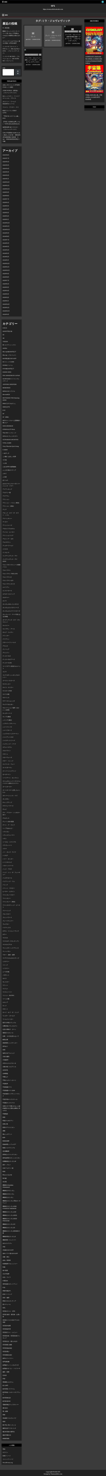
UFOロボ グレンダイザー (10, 436)
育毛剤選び (6, 1351)
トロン (5, 838)
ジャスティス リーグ (9, 740)
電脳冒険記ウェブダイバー (11, 1404)
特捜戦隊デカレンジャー (10, 1264)
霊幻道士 (5, 1408)
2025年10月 (6, 189)
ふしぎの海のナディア (9, 470)
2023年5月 (6, 287)
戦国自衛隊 (6, 1141)
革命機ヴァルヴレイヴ (9, 1418)
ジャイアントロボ (8, 737)
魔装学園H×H (7, 1435)
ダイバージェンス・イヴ (10, 795)
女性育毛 (5, 1070)
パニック (5, 885)
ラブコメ (5, 989)
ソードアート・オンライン (11, 778)
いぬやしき (6, 453)
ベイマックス (7, 927)
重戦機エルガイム (8, 1382)
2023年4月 (6, 290)
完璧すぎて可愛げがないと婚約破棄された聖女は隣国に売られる (11, 1108)
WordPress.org (8, 1462)
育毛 (4, 1308)
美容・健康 (6, 1298)
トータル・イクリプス (9, 842)
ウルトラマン (7, 570)
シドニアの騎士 (7, 720)
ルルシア (5, 1002)
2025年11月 (6, 185)
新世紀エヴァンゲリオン (10, 1154)
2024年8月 (6, 236)
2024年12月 (6, 223)
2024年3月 (6, 253)
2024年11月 (6, 226)
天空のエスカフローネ (9, 1063)
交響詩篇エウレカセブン (10, 1026)
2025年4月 (6, 209)
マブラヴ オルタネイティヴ (11, 958)
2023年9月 (6, 273)
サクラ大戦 (6, 694)
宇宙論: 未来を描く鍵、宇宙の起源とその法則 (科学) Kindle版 (93, 97)
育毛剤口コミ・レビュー (10, 1332)
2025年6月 (6, 202)
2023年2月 (6, 297)
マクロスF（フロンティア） (11, 941)
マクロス (5, 938)
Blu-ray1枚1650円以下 (9, 352)
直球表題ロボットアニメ (10, 1284)
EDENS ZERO (7, 372)
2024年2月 (6, 257)
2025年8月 (6, 196)
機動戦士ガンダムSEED (10, 1215)
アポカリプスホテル (9, 529)
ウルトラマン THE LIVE (10, 574)
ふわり (5, 473)
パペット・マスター (9, 888)
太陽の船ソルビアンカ (9, 1067)
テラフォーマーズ (8, 806)
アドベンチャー (7, 518)
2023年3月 (6, 294)
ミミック (5, 965)
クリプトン (6, 639)
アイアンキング (7, 489)
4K (3, 338)
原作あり (5, 1046)
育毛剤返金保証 (7, 1348)
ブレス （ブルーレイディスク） (53, 36)
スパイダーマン (7, 767)
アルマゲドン (7, 542)
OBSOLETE (6, 407)
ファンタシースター (9, 895)
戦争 (4, 1137)
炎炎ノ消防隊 (7, 1260)
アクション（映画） (9, 506)
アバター (5, 522)
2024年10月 (6, 229)
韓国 (4, 1421)
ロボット (5, 1009)
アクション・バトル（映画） (11, 503)
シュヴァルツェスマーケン (11, 734)
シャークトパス (7, 727)
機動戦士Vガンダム (8, 1190)
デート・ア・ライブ (9, 825)
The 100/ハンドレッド (9, 433)
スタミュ (5, 754)
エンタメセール (7, 590)
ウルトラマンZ (7, 577)
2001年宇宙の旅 (7, 331)
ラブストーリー (7, 992)
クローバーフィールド (9, 642)
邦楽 (4, 1379)
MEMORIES (6, 388)
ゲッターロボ (7, 656)
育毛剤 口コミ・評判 (9, 1311)
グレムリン (6, 652)
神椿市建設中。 (7, 1291)
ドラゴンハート (7, 845)
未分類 (5, 1182)
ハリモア (5, 855)
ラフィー (5, 985)
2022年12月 (6, 304)
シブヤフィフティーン (9, 723)
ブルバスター (7, 914)
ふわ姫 (5, 477)
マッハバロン (7, 951)
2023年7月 (6, 280)
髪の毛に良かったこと (9, 1425)
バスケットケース (8, 866)
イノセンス (6, 552)
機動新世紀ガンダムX (9, 1236)
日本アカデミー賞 (8, 1168)
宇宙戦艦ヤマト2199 (9, 1090)
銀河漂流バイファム (9, 1389)
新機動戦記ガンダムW (9, 1161)
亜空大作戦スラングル (9, 1023)
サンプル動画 (7, 717)
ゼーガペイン (7, 774)
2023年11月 (6, 267)
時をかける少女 (7, 1175)
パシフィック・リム (9, 881)
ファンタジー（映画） (9, 902)
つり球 (5, 463)
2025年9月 (6, 192)
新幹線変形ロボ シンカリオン (11, 1158)
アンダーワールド (8, 546)
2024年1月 (6, 260)
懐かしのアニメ (7, 1134)
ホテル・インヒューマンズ (11, 931)
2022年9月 (6, 314)
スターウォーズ (7, 757)
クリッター (6, 635)
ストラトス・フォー (9, 764)
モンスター (6, 982)
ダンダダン (6, 799)
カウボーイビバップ (9, 594)
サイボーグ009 (7, 691)
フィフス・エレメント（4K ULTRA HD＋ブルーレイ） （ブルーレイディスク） (73, 38)
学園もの (5, 1077)
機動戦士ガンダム (8, 1197)
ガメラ (5, 601)
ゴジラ (5, 672)
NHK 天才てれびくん (9, 403)
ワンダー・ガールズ (9, 1016)
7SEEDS (5, 341)
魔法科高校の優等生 (9, 1432)
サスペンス (6, 697)
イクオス (5, 549)
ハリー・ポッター (8, 859)
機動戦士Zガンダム (8, 1194)
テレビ (5, 809)
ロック (5, 1006)
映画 (4, 1171)
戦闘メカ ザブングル (9, 1148)
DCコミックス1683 (8, 362)
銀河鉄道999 (6, 1401)
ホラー (5, 934)
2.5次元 (5, 328)
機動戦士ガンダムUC (9, 1224)
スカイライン (7, 750)
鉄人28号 (5, 1385)
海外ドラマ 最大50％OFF (10, 1253)
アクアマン (6, 496)
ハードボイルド (7, 862)
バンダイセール (7, 878)
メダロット (6, 975)
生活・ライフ (7, 1277)
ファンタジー (7, 898)
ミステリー (6, 961)
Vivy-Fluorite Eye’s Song (11, 446)
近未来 (5, 1375)
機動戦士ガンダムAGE (9, 1212)
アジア (5, 509)
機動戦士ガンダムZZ (9, 1228)
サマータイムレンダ (9, 701)
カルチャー (6, 597)
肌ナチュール (7, 1304)
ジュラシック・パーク (9, 744)
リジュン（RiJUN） (9, 995)
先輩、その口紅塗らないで (11, 1036)
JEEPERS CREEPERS (10, 384)
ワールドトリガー (8, 1019)
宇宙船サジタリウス (9, 1103)
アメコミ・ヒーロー (9, 532)
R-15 (4, 410)
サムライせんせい (8, 704)
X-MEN (5, 450)
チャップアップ (7, 802)
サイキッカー (7, 684)
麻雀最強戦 (6, 1438)
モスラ (5, 978)
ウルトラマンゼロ (8, 580)
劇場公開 (5, 1039)
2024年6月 (6, 243)
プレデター (6, 924)
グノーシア (6, 649)
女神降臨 (5, 1073)
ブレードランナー (8, 921)
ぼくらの (5, 480)
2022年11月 (6, 307)
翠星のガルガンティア (9, 1301)
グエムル (5, 646)
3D (3, 335)
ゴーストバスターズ (9, 680)
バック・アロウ (7, 869)
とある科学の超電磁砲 (9, 467)
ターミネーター (7, 787)
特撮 (4, 1267)
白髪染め (5, 1281)
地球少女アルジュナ (9, 1053)
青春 (4, 1415)
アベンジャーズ (7, 525)
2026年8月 (6, 155)
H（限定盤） (6, 28)
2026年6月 (6, 162)
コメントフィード (8, 1459)
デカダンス (6, 818)
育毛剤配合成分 (7, 1355)
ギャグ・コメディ (8, 632)
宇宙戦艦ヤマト (7, 1087)
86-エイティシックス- (9, 345)
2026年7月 (6, 158)
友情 (4, 1050)
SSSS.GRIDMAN (8, 426)
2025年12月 (6, 182)
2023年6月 (6, 284)
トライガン (6, 832)
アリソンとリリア (8, 535)
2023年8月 (6, 277)
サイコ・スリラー (8, 687)
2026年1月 (6, 179)
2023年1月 (6, 301)
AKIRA (5, 348)
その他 (5, 460)
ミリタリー (6, 968)
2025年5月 (6, 206)
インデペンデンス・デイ (10, 556)
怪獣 (4, 1117)
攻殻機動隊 (6, 1151)
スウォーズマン (7, 747)
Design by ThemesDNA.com (53, 1474)
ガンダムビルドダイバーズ (11, 607)
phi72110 (28, 39)
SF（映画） (6, 417)
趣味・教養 (6, 1372)
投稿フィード (7, 1456)
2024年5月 (6, 246)
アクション (6, 499)
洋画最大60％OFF (8, 1250)
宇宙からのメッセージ (9, 1080)
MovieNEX (6, 394)
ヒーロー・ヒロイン (9, 891)
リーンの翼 (6, 999)
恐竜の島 (5, 1124)
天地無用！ (6, 1060)
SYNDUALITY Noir (9, 429)
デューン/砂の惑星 (8, 821)
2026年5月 (6, 165)
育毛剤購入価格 (7, 1345)
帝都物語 (5, 1114)
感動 (4, 1131)
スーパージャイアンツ (9, 771)
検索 (4, 68)
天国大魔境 (6, 1056)
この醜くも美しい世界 (9, 456)
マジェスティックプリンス (11, 948)
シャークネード (7, 730)
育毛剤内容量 (7, 1326)
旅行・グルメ (7, 1165)
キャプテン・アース (9, 629)
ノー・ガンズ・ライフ (9, 852)
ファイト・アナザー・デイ (11, 107)
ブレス (33, 36)
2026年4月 (6, 168)
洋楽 (4, 1247)
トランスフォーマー (9, 835)
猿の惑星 (5, 1270)
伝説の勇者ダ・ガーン (9, 1029)
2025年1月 (6, 219)
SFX (53, 5)
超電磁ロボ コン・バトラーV (11, 1368)
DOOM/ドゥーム (8, 365)
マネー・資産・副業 (9, 955)
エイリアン (6, 587)
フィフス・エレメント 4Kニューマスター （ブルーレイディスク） (33, 60)
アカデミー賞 (7, 492)
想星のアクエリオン (9, 1127)
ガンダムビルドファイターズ (11, 611)
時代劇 (5, 1178)
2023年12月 (6, 263)
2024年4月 (6, 250)
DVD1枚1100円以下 (8, 369)
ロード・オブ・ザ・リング (11, 1012)
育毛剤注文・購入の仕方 (10, 1341)
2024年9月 (6, 233)
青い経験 (5, 1411)
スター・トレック (8, 761)
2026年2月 (6, 175)
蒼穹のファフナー (8, 1358)
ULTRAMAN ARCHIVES (10, 439)
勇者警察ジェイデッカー (10, 1043)
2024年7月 (6, 240)
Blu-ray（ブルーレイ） (10, 355)
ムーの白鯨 (6, 972)
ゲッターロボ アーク (9, 659)
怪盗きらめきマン (8, 1120)
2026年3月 (6, 172)
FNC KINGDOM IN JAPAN (11, 375)
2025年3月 (6, 212)
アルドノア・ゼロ (8, 539)
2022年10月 (6, 311)
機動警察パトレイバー (9, 1240)
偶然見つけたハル (8, 1033)
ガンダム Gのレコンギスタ (11, 604)
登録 (4, 1449)
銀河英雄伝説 (7, 1398)
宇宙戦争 (5, 1084)
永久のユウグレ (7, 1243)
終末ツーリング (7, 1294)
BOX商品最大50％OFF (9, 358)
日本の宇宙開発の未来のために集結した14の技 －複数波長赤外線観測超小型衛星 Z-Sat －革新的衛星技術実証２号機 (11, 137)
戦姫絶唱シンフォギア (9, 1144)
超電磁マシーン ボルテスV (11, 1365)
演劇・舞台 (6, 1257)
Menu (5, 2)
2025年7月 (6, 199)
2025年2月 (6, 216)
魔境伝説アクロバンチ (9, 1428)
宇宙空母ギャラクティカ (10, 1099)
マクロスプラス (7, 944)
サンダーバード (7, 713)
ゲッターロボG (7, 663)
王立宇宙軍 (6, 1274)
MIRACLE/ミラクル (9, 391)
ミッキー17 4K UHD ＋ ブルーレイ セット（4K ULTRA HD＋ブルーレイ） (11, 58)
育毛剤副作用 (7, 1329)
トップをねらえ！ (8, 828)
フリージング (7, 910)
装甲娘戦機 (6, 1362)
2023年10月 (6, 270)
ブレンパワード (7, 917)
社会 (4, 1287)
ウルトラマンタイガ (9, 584)
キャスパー (6, 625)
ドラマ (5, 849)
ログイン (5, 1452)
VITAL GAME (7, 443)
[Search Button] (103, 2)
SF (3, 414)
